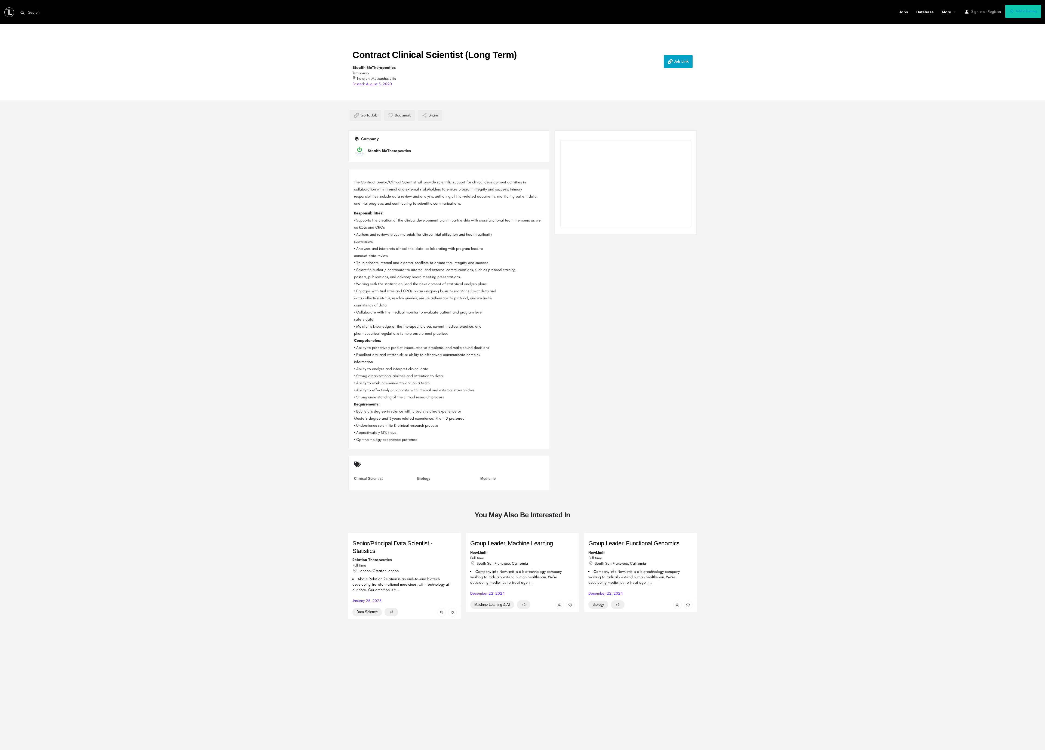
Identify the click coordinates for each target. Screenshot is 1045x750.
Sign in (976, 11)
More (946, 12)
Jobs (903, 12)
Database (925, 12)
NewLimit (478, 552)
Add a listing (1026, 11)
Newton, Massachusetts (376, 78)
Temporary (360, 73)
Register (994, 11)
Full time (359, 565)
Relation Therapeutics (372, 560)
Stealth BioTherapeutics (374, 67)
